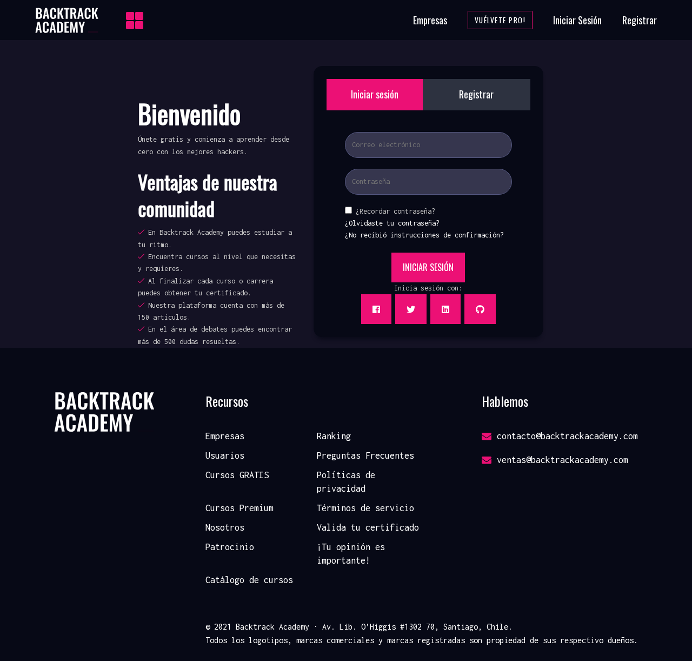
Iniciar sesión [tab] (374, 94)
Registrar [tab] (476, 94)
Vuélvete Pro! (500, 20)
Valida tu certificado (368, 527)
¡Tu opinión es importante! (351, 554)
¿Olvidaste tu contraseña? (392, 223)
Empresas (430, 20)
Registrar (639, 20)
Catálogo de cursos (249, 580)
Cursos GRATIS (237, 475)
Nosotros (224, 527)
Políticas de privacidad (346, 482)
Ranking (334, 436)
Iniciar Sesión (577, 20)
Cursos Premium (239, 508)
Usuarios (224, 455)
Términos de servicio (365, 508)
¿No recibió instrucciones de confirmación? (424, 235)
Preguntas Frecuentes (365, 455)
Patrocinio (229, 547)
